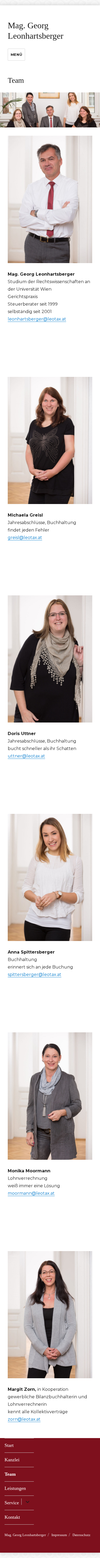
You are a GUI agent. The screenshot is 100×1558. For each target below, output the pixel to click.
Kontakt (12, 1517)
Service (12, 1502)
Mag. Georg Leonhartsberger (25, 1535)
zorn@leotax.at (24, 1419)
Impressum (59, 1535)
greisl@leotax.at (25, 537)
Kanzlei (12, 1459)
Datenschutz (81, 1535)
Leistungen (15, 1488)
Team (10, 1474)
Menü (16, 54)
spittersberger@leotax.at (34, 974)
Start (9, 1445)
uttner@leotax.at (26, 756)
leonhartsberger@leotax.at (37, 319)
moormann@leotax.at (31, 1193)
